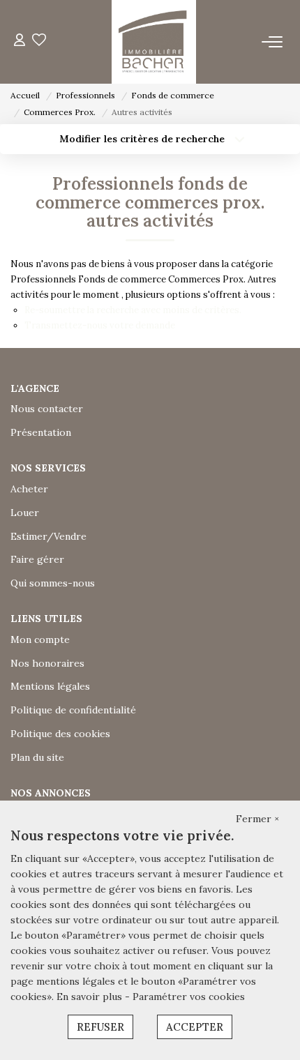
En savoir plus (91, 996)
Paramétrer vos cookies (189, 996)
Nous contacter (46, 408)
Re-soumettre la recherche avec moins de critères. (132, 310)
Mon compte (40, 639)
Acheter (29, 489)
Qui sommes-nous (52, 583)
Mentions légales (50, 686)
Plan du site (37, 757)
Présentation (40, 432)
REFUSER (100, 1027)
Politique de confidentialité (73, 710)
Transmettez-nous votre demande (99, 325)
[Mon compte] (19, 41)
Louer (24, 512)
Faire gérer (37, 559)
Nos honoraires (47, 663)
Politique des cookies (60, 733)
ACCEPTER (194, 1027)
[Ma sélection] (39, 41)
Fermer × (257, 818)
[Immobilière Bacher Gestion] (153, 42)
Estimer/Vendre (48, 536)
